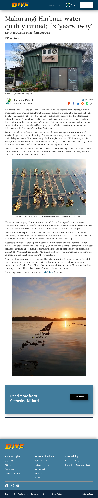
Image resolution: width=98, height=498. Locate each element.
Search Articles (56, 5)
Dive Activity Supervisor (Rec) (77, 465)
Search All (9, 461)
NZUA (37, 477)
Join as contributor (43, 465)
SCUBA (8, 465)
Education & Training (13, 473)
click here (49, 272)
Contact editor (41, 469)
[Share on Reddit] (82, 103)
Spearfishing (10, 469)
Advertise (39, 473)
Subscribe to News (43, 461)
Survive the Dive (72, 461)
